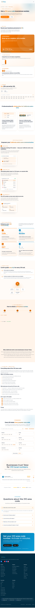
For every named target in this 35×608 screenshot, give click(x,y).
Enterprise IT (25, 571)
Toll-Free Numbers (14, 574)
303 (19, 445)
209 (2, 445)
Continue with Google (17, 330)
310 (7, 445)
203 (2, 450)
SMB (24, 572)
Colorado (20, 443)
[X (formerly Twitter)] (3, 562)
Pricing (12, 16)
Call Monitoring (14, 572)
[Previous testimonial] (33, 476)
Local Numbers (2, 6)
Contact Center (3, 568)
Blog (1, 584)
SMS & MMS (2, 572)
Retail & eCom (26, 568)
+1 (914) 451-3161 (11, 600)
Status (13, 588)
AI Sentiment (14, 571)
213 (4, 445)
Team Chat (2, 577)
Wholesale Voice (3, 592)
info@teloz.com (5, 600)
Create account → (17, 338)
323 (9, 445)
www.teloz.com (19, 600)
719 (21, 445)
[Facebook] (1, 562)
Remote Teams (26, 575)
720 (23, 445)
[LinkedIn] (6, 562)
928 (9, 440)
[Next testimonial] (33, 481)
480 (2, 440)
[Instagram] (8, 562)
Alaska (20, 433)
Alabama (2, 433)
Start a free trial (4, 16)
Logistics (25, 577)
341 (11, 445)
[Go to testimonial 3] (33, 479)
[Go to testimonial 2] (33, 478)
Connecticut (3, 448)
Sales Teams (25, 574)
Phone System (3, 571)
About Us (13, 582)
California (6, 6)
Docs (1, 585)
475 (4, 450)
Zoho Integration (3, 595)
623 (7, 440)
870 (23, 440)
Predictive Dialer (3, 575)
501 (21, 440)
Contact (13, 585)
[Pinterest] (4, 562)
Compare (2, 582)
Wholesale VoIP (3, 591)
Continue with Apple (17, 332)
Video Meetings (3, 574)
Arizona (2, 438)
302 (19, 450)
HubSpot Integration (3, 594)
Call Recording (14, 568)
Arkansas (20, 438)
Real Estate (25, 578)
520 (4, 440)
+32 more (14, 445)
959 (7, 450)
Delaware (20, 448)
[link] (9, 434)
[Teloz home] (3, 2)
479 (19, 440)
